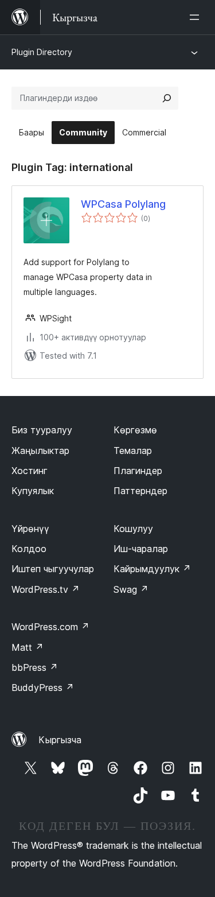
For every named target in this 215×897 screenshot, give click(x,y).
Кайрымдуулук (152, 568)
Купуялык (32, 490)
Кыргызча (59, 739)
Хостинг (29, 470)
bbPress (34, 667)
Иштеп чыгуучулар (52, 568)
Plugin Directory (41, 52)
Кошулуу (133, 528)
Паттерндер (140, 490)
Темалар (133, 450)
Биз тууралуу (41, 430)
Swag (131, 589)
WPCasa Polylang (123, 204)
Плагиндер (138, 470)
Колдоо (28, 548)
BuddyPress (42, 687)
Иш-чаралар (141, 548)
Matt (27, 647)
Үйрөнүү (30, 528)
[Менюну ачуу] (196, 17)
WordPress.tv (45, 589)
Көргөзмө (135, 430)
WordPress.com (50, 626)
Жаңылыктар (40, 450)
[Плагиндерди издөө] (166, 98)
